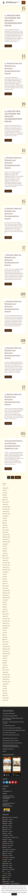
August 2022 (5, 599)
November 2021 (6, 620)
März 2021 (5, 639)
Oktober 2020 (6, 651)
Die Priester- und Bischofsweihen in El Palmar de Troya (13, 722)
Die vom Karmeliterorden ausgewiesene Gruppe (14, 730)
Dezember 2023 (6, 562)
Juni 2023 (5, 576)
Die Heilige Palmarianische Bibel (10, 715)
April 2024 (5, 553)
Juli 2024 (5, 546)
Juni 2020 (5, 660)
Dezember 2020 (6, 646)
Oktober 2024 (6, 539)
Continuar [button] (14, 894)
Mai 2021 (5, 634)
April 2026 (5, 497)
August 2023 (6, 571)
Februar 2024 (6, 557)
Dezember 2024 (6, 534)
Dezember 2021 (6, 618)
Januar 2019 (5, 700)
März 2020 (5, 667)
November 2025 (6, 508)
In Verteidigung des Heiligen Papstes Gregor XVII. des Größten (13, 719)
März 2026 (5, 499)
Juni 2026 (5, 492)
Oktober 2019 (6, 679)
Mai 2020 (5, 662)
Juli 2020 (5, 658)
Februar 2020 (6, 669)
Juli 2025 (5, 518)
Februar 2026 (6, 501)
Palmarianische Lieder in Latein (10, 738)
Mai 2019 (5, 690)
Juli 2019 (5, 686)
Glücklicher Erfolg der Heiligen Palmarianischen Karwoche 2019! (14, 444)
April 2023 (5, 581)
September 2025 (6, 513)
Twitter (7, 782)
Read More (8, 46)
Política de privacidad (20, 892)
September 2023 (6, 569)
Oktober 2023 (6, 567)
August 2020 (6, 655)
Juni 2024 (5, 548)
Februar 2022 (6, 613)
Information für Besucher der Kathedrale (12, 742)
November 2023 (6, 564)
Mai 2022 (5, 606)
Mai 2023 (5, 578)
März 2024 (5, 555)
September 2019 (6, 681)
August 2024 (6, 543)
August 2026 (5, 487)
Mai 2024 (5, 550)
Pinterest (12, 782)
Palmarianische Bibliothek (8, 713)
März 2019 (5, 695)
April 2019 (5, 693)
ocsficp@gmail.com (7, 791)
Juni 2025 (5, 520)
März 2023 (5, 583)
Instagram (15, 782)
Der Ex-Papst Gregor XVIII (9, 732)
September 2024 (6, 541)
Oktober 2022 (6, 595)
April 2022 (5, 609)
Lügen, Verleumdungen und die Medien (12, 727)
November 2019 (6, 676)
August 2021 (5, 627)
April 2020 (5, 665)
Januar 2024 (5, 560)
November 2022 (6, 592)
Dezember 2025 (6, 506)
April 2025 (5, 525)
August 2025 (5, 515)
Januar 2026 (5, 504)
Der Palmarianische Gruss (9, 725)
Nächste (17, 477)
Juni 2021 (5, 632)
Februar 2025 (6, 529)
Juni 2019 (5, 688)
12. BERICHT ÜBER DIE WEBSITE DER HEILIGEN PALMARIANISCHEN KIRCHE (13, 20)
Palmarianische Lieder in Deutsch (10, 740)
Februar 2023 (6, 585)
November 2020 (6, 648)
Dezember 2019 (6, 674)
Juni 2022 (5, 604)
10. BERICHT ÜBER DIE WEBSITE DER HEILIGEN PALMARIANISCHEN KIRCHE (13, 116)
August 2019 (5, 683)
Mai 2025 (5, 522)
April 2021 (5, 637)
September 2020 (6, 653)
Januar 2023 (5, 588)
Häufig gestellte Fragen (8, 748)
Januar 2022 (5, 616)
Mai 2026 (5, 494)
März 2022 (5, 611)
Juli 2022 (5, 602)
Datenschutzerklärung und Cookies (11, 734)
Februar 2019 (6, 697)
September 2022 (6, 597)
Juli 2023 (5, 574)
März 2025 (5, 527)
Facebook (4, 782)
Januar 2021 (5, 644)
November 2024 (6, 536)
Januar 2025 (5, 532)
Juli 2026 (5, 490)
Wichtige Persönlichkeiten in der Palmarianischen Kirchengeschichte (11, 746)
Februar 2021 (6, 641)
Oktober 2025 (6, 511)
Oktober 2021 (6, 623)
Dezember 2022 (6, 590)
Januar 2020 (5, 672)
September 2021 (6, 625)
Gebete (4, 751)
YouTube (9, 782)
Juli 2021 (5, 630)
